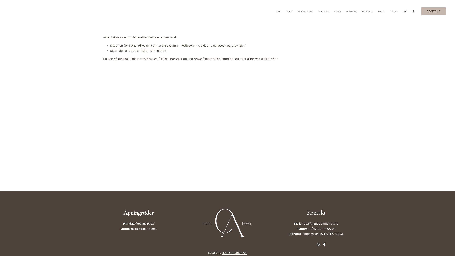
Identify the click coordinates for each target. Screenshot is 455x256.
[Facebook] (413, 11)
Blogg (381, 11)
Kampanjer (351, 11)
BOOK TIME (433, 11)
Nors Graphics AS (234, 252)
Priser (337, 11)
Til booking (323, 11)
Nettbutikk (367, 11)
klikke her (168, 59)
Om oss (289, 11)
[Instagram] (405, 11)
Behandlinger (305, 11)
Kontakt (394, 11)
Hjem (278, 11)
